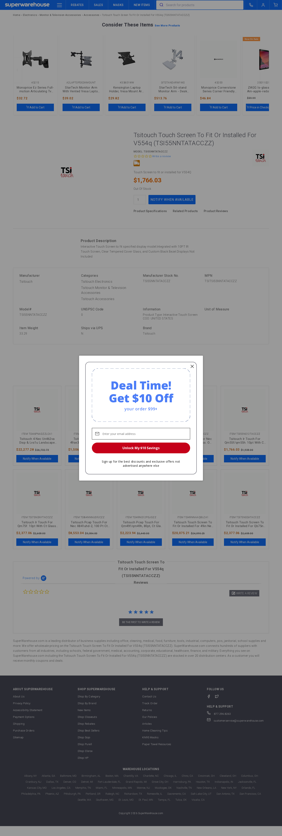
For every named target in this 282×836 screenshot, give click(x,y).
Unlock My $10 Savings (141, 448)
